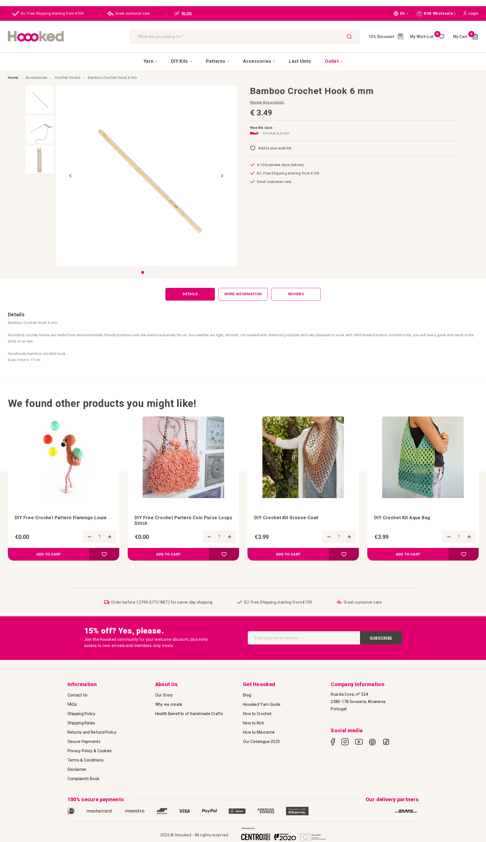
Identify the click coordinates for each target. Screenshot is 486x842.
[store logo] (65, 36)
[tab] (190, 294)
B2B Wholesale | (439, 13)
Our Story (164, 695)
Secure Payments (84, 741)
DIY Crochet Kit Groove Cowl (286, 517)
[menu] (243, 61)
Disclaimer (77, 769)
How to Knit (253, 723)
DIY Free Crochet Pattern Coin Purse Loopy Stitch (183, 520)
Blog (247, 695)
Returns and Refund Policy (92, 732)
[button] (401, 13)
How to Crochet (257, 713)
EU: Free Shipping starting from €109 (52, 13)
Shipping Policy (82, 713)
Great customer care (132, 13)
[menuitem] (150, 61)
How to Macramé (258, 732)
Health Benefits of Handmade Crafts (189, 713)
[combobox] (244, 36)
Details (190, 294)
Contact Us (78, 695)
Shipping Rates (81, 723)
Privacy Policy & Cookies (90, 751)
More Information (243, 294)
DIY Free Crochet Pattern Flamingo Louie (61, 517)
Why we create (169, 704)
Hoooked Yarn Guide (261, 704)
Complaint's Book (84, 778)
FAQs (72, 704)
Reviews (296, 294)
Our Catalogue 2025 (261, 741)
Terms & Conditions (86, 760)
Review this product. (267, 102)
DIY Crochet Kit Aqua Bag (402, 517)
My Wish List (424, 36)
